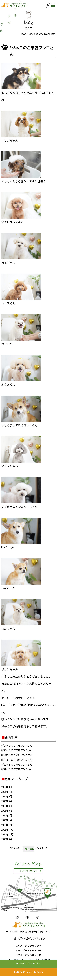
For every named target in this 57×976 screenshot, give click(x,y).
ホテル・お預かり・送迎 (28, 955)
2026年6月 (6, 796)
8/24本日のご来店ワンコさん (16, 755)
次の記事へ (41, 848)
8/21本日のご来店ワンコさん (16, 769)
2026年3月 (6, 811)
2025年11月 (7, 829)
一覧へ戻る (28, 849)
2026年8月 (6, 787)
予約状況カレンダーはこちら (28, 964)
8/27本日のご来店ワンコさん (16, 745)
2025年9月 (6, 839)
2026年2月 (6, 815)
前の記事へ (16, 848)
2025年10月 (7, 834)
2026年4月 (6, 806)
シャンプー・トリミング (28, 950)
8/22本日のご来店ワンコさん (16, 764)
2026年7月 (6, 792)
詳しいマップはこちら (28, 871)
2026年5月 (6, 801)
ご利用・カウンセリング (28, 946)
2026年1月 (6, 820)
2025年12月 (7, 825)
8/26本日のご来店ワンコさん (16, 750)
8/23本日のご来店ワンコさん (16, 760)
